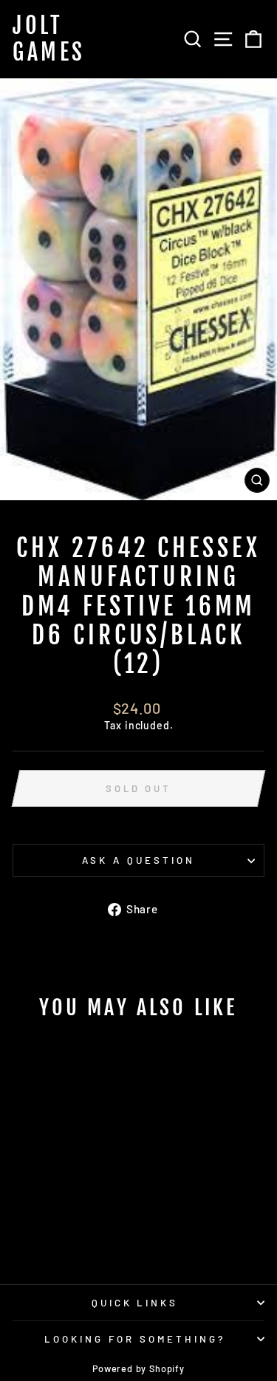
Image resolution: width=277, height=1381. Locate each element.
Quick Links (135, 1303)
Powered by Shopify (138, 1368)
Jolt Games (49, 39)
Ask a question (138, 860)
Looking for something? (134, 1339)
